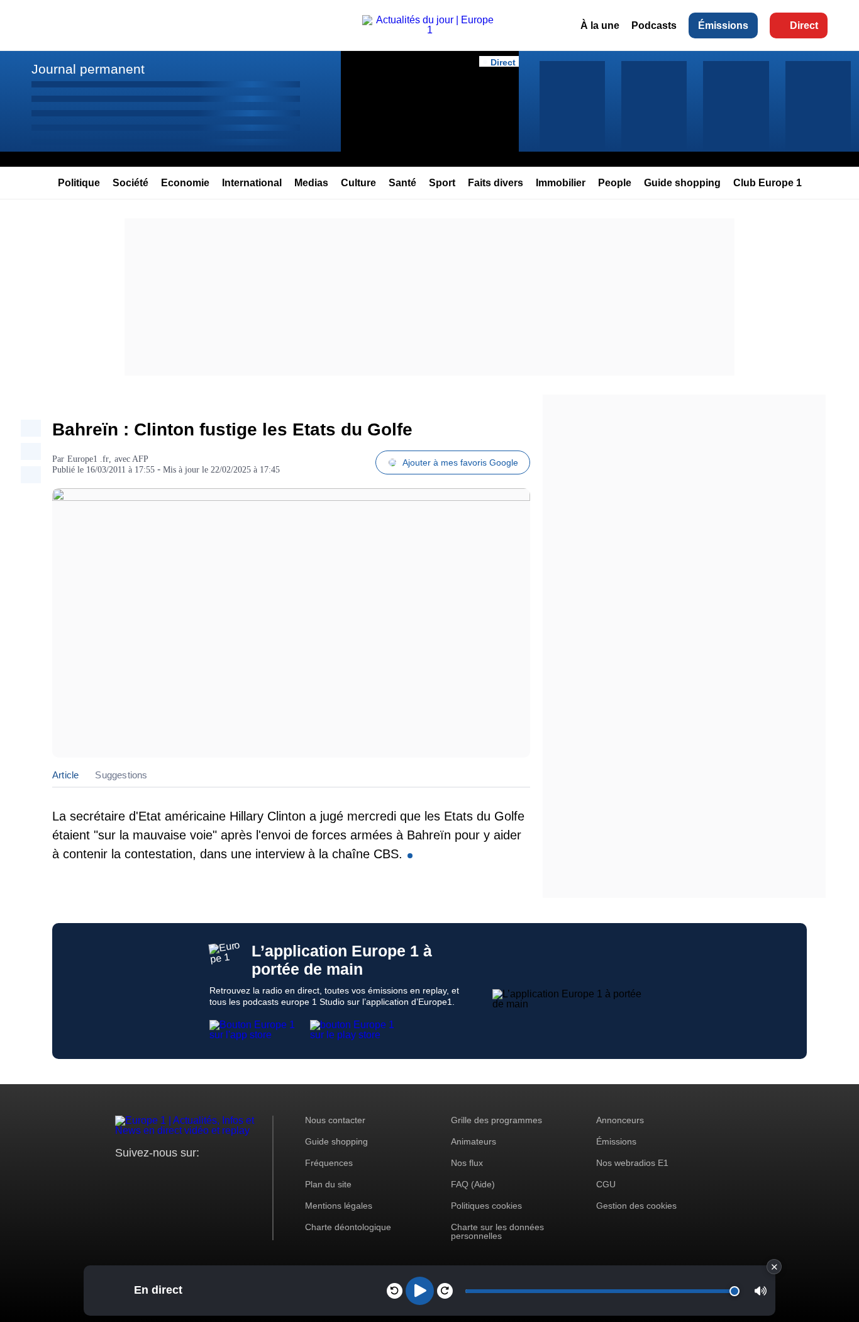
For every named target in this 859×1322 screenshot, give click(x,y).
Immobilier (560, 182)
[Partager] (31, 428)
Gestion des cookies (636, 1206)
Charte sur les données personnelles (497, 1231)
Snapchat (208, 1176)
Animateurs (473, 1141)
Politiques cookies (486, 1206)
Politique (79, 182)
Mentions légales (338, 1206)
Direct (804, 25)
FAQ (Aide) (473, 1184)
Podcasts (654, 25)
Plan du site (328, 1184)
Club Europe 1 (767, 182)
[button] (760, 1291)
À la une (599, 25)
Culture (358, 182)
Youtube (187, 1176)
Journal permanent (88, 69)
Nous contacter (335, 1120)
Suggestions (121, 775)
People (614, 182)
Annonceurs (620, 1120)
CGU (606, 1184)
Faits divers (495, 182)
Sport (442, 182)
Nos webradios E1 (632, 1163)
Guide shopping (682, 182)
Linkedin (230, 1176)
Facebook (166, 1176)
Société (130, 182)
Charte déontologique (348, 1227)
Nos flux (467, 1163)
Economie (185, 182)
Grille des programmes (496, 1120)
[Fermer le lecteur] (774, 1266)
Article (65, 775)
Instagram (144, 1176)
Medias (311, 182)
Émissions (723, 25)
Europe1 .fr (88, 459)
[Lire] (420, 1291)
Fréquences (329, 1163)
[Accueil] (429, 30)
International (252, 182)
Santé (402, 182)
